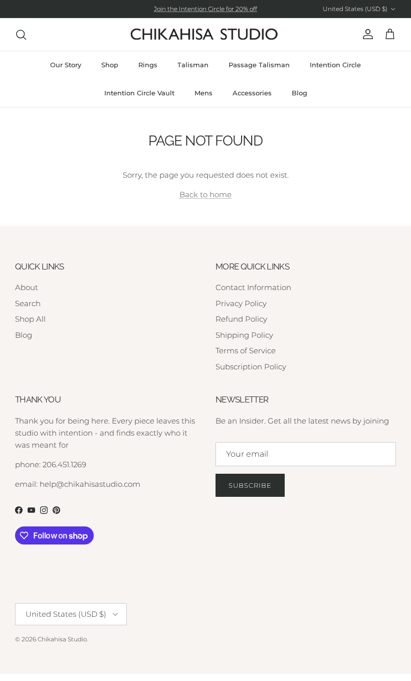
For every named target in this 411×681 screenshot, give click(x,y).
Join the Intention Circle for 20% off (205, 9)
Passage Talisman (259, 65)
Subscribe (250, 485)
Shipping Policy (244, 335)
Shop (109, 65)
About (26, 287)
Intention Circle (335, 65)
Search (28, 303)
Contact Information (253, 287)
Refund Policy (241, 319)
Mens (203, 93)
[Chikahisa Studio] (205, 34)
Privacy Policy (241, 303)
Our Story (65, 65)
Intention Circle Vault (139, 93)
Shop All (30, 319)
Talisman (193, 65)
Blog (299, 93)
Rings (147, 65)
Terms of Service (246, 350)
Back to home (205, 194)
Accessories (252, 93)
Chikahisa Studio (62, 639)
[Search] (21, 35)
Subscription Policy (251, 366)
